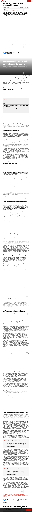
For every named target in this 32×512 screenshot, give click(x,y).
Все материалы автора (14, 10)
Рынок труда (4, 495)
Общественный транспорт (21, 495)
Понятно (28, 509)
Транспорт (15, 495)
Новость (6, 494)
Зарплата (8, 495)
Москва (27, 495)
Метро (12, 495)
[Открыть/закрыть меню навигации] (24, 1)
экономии (10, 454)
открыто (27, 352)
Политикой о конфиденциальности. (20, 510)
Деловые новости (22, 494)
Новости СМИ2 (5, 55)
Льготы (4, 414)
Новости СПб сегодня (16, 494)
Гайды (7, 496)
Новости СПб (10, 494)
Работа (4, 496)
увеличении (22, 482)
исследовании (13, 474)
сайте (13, 136)
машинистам (25, 421)
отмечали (9, 446)
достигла (15, 478)
